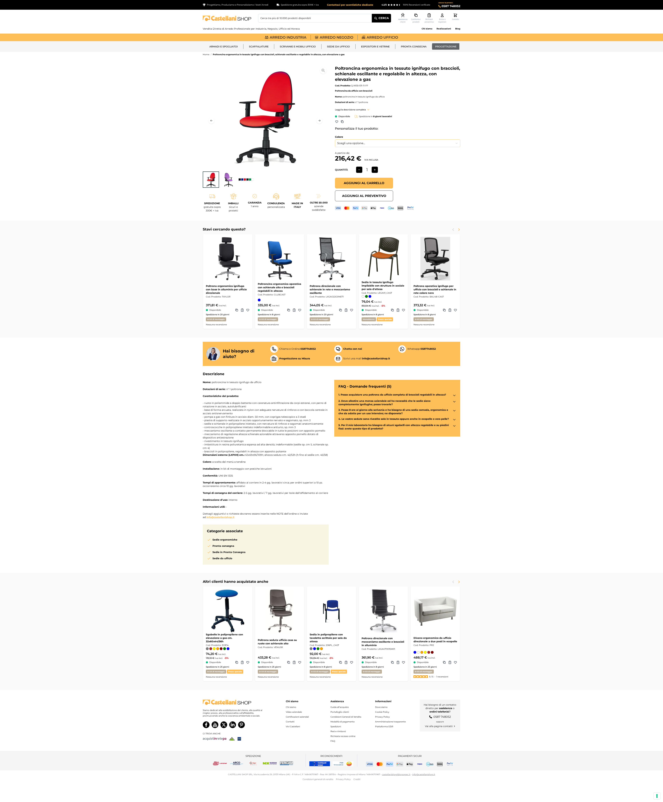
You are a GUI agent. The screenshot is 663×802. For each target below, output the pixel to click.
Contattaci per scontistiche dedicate (350, 4)
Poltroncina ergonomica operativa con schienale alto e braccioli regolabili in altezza (279, 287)
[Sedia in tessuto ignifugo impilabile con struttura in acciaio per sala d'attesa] (383, 258)
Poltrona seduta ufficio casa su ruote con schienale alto (277, 641)
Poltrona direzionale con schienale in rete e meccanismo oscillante (330, 289)
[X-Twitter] (223, 724)
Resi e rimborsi (338, 731)
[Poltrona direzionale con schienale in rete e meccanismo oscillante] (331, 258)
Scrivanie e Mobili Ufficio (298, 46)
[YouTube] (215, 724)
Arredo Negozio (336, 37)
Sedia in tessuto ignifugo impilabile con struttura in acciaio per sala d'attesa (383, 286)
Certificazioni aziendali (297, 716)
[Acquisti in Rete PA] (214, 739)
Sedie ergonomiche (224, 539)
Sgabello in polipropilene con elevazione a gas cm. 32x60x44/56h (224, 638)
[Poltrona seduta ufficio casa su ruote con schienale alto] (279, 611)
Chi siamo (427, 28)
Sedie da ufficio (338, 46)
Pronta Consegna (413, 46)
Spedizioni (335, 726)
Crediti (356, 779)
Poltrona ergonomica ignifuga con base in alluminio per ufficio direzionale (226, 289)
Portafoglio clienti (339, 712)
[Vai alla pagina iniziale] (227, 18)
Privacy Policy (382, 716)
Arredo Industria (288, 37)
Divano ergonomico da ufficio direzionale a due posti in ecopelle (435, 639)
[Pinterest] (241, 724)
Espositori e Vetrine (375, 46)
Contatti (290, 721)
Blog (457, 28)
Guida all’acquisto (339, 707)
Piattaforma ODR (384, 726)
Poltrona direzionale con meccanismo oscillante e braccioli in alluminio (383, 642)
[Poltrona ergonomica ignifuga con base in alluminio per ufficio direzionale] (227, 258)
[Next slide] (458, 229)
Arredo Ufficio (382, 37)
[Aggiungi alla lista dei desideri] (336, 121)
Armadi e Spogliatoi (223, 46)
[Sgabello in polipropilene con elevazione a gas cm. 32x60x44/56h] (227, 611)
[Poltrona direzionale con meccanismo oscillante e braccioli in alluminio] (383, 611)
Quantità (341, 169)
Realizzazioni (444, 28)
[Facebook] (206, 724)
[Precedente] (211, 120)
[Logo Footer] (236, 702)
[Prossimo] (319, 120)
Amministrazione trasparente (390, 721)
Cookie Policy (382, 712)
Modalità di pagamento (342, 721)
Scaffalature (259, 46)
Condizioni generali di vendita (318, 779)
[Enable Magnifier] (323, 70)
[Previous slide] (453, 229)
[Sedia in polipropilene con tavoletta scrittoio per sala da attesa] (331, 611)
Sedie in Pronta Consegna (229, 552)
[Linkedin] (232, 724)
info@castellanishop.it (220, 517)
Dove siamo (381, 707)
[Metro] (239, 739)
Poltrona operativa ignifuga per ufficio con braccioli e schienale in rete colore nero (435, 289)
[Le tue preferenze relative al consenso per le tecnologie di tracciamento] (657, 796)
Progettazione (445, 46)
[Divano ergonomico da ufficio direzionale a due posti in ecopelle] (435, 611)
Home (206, 54)
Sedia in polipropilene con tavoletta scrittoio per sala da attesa (328, 638)
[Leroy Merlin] (232, 739)
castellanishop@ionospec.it (396, 774)
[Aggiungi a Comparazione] (342, 121)
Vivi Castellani (293, 726)
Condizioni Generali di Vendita (345, 716)
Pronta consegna (223, 545)
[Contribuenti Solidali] (319, 763)
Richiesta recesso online (342, 736)
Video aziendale (294, 712)
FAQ (332, 741)
